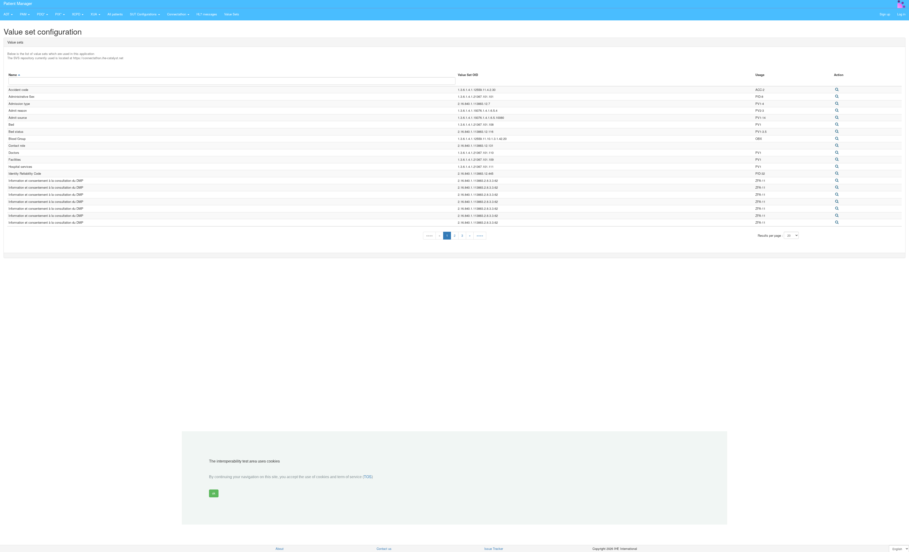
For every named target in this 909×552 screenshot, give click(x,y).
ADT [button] (7, 14)
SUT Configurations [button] (144, 14)
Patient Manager (18, 3)
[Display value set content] (836, 89)
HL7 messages (206, 14)
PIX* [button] (58, 14)
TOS (368, 477)
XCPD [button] (76, 14)
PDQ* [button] (41, 14)
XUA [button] (94, 14)
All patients (115, 14)
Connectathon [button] (177, 14)
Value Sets (231, 14)
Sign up (885, 14)
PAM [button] (23, 14)
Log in (901, 14)
